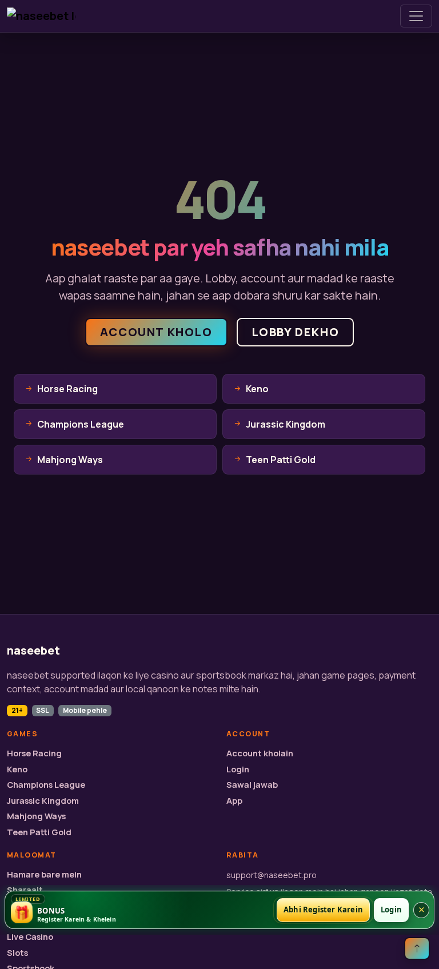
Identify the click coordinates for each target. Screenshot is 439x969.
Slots (17, 952)
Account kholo (156, 332)
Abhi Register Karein (323, 909)
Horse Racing (34, 753)
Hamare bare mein (44, 874)
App (234, 800)
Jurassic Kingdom (43, 800)
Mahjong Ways (36, 816)
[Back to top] (417, 948)
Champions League (46, 784)
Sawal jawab (252, 784)
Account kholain (259, 753)
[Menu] (416, 16)
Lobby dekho (296, 332)
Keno (17, 769)
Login (237, 769)
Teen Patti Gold (39, 832)
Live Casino (30, 936)
